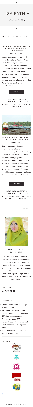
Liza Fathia (23, 404)
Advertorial (22, 191)
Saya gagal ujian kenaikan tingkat (14, 310)
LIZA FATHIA (16, 14)
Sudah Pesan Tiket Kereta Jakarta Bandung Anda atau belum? (16, 48)
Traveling (22, 99)
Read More (16, 92)
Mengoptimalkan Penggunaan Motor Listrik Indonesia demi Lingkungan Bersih (15, 325)
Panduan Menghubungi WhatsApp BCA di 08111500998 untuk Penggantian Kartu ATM (15, 316)
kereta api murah (12, 196)
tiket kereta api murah (18, 199)
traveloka (16, 107)
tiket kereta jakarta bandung (18, 104)
